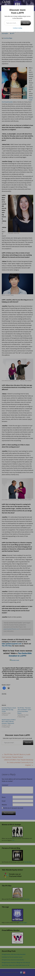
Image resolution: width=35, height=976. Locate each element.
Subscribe (26, 23)
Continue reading (17, 28)
